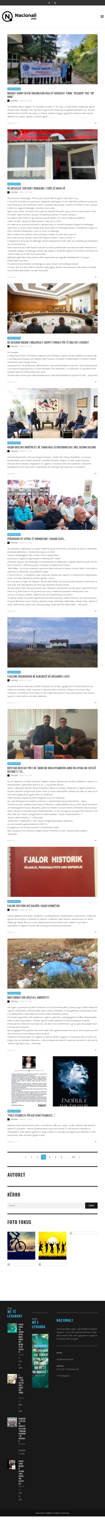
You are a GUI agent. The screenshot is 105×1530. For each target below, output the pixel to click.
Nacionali (14, 101)
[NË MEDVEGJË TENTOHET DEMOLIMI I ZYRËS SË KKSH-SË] (48, 154)
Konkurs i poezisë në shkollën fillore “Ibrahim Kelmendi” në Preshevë (22, 1429)
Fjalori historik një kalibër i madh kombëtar (33, 905)
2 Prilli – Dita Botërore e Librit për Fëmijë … (21, 1385)
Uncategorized (14, 89)
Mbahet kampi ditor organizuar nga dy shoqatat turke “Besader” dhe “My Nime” (50, 94)
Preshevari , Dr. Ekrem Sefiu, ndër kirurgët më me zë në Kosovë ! (21, 1338)
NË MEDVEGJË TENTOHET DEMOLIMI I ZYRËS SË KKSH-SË (36, 188)
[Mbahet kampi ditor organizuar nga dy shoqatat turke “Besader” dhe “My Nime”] (48, 59)
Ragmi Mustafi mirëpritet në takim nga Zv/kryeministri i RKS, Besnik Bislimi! (51, 447)
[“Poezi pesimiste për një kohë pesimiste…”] (48, 1081)
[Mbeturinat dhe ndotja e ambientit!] (48, 963)
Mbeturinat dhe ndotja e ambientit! (28, 997)
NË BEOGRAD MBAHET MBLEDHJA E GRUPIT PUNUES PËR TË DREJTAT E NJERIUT (48, 342)
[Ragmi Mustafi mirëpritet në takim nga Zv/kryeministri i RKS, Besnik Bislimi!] (48, 413)
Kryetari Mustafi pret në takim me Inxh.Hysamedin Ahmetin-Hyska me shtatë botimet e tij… (51, 769)
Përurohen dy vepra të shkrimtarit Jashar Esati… (36, 538)
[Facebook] (49, 2)
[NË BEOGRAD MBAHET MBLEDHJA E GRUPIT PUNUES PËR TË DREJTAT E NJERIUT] (48, 308)
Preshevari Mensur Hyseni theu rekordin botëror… (21, 1472)
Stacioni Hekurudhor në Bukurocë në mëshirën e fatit (38, 676)
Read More (11, 123)
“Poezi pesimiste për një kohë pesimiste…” (31, 1115)
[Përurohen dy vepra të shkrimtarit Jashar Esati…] (48, 504)
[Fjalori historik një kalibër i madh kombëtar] (48, 871)
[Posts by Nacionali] (8, 101)
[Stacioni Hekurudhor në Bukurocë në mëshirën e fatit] (48, 642)
